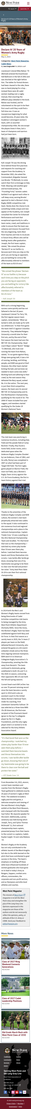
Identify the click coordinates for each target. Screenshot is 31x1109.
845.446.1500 (8, 1088)
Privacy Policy (11, 1103)
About (18, 1063)
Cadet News (6, 64)
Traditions (7, 1057)
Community (8, 1060)
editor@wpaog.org (10, 923)
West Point (18, 895)
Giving (6, 1066)
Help (20, 1106)
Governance (13, 1106)
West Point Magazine (20, 61)
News (18, 1060)
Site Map (20, 1103)
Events (18, 1057)
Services (6, 1063)
